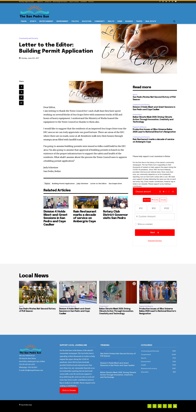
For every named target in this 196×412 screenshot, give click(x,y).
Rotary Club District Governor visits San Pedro (115, 215)
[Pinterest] (169, 1)
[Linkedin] (166, 1)
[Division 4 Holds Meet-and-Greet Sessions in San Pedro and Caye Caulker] (56, 202)
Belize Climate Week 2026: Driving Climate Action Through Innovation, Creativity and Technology (153, 119)
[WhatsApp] (21, 103)
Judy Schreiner (82, 183)
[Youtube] (175, 1)
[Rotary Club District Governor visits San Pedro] (115, 202)
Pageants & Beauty (139, 127)
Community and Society (28, 38)
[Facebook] (160, 1)
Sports (135, 95)
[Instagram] (163, 1)
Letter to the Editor (98, 183)
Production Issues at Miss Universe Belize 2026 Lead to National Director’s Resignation (157, 311)
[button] (174, 21)
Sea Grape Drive (115, 183)
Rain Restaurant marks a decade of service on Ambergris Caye (84, 216)
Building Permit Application (63, 183)
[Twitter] (172, 1)
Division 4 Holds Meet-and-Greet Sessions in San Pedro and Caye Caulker (55, 218)
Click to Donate (69, 390)
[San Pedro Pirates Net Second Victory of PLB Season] (38, 292)
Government (137, 114)
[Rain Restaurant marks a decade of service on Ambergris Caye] (85, 202)
